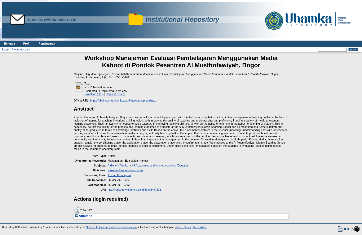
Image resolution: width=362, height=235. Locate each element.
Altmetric (85, 216)
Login (5, 49)
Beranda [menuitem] (9, 43)
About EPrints (183, 227)
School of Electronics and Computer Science (111, 227)
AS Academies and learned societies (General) (159, 165)
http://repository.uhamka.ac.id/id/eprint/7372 (134, 189)
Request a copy (115, 94)
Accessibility (200, 227)
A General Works (118, 165)
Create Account (21, 49)
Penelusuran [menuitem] (47, 43)
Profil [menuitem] (26, 43)
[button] (76, 210)
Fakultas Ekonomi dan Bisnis (125, 170)
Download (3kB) (93, 94)
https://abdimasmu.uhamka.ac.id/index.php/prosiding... (123, 100)
